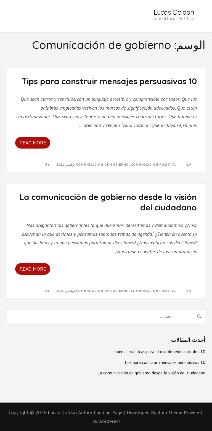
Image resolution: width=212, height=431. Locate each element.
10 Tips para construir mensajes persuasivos (109, 81)
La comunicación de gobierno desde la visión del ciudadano (108, 202)
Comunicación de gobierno (102, 164)
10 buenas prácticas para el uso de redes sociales (160, 351)
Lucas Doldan (173, 12)
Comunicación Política (153, 164)
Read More (33, 143)
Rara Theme (170, 412)
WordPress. (106, 421)
